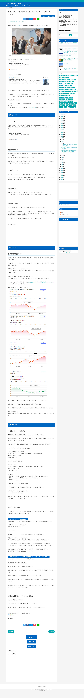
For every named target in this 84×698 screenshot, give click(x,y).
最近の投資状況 (62, 85)
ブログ (61, 81)
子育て (61, 93)
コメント (63, 214)
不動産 (48, 16)
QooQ (44, 690)
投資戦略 (72, 105)
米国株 (52, 16)
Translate (68, 252)
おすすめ (66, 95)
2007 (62, 116)
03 (62, 141)
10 (62, 162)
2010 (62, 122)
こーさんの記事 (32, 107)
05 (62, 153)
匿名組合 (71, 93)
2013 (62, 127)
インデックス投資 (72, 75)
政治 (60, 83)
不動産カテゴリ (31, 641)
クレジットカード (72, 91)
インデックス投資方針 (63, 87)
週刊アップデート (71, 107)
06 (62, 155)
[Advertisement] (31, 234)
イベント (43, 16)
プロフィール (9, 0)
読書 (65, 75)
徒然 (60, 75)
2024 (62, 175)
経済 (69, 83)
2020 (62, 168)
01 (62, 137)
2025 (62, 177)
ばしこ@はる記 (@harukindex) (15, 21)
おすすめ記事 (15, 0)
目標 (66, 101)
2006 (62, 114)
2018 (62, 134)
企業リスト (69, 97)
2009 (62, 120)
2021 (62, 170)
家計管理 (61, 89)
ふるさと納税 (62, 103)
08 (62, 159)
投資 (66, 77)
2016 (62, 130)
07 (62, 157)
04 (62, 143)
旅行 (71, 81)
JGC (65, 107)
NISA (69, 85)
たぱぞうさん (19, 25)
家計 (75, 103)
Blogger (44, 686)
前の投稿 (51, 631)
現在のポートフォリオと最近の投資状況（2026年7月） (70, 59)
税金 (65, 83)
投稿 (62, 212)
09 (62, 161)
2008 (62, 118)
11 (62, 164)
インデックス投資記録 (63, 79)
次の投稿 (11, 631)
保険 (72, 89)
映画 (66, 91)
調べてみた (62, 99)
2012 (62, 125)
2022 (62, 172)
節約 (70, 101)
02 (62, 139)
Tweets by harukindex (64, 204)
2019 (62, 136)
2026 (62, 179)
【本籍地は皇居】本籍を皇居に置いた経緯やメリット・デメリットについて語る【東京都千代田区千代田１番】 (70, 50)
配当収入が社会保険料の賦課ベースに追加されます (70, 54)
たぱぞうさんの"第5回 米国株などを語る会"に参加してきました (69, 151)
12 (62, 166)
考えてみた (62, 105)
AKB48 (71, 87)
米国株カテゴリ (31, 646)
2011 (62, 123)
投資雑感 (61, 101)
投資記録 (71, 79)
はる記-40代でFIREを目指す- (14, 3)
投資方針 (61, 95)
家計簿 (61, 77)
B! (31, 19)
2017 (62, 132)
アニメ (67, 105)
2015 (62, 129)
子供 (70, 99)
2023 (62, 174)
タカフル (67, 89)
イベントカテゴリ (31, 637)
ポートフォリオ (22, 0)
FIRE (60, 107)
